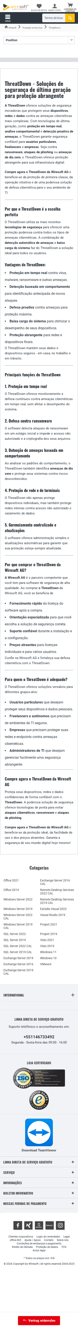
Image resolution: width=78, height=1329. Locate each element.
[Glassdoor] (39, 1225)
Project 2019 (48, 934)
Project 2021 (48, 924)
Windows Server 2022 (17, 899)
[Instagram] (60, 1225)
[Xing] (28, 1225)
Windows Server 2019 (17, 909)
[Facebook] (17, 1225)
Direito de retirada (22, 1247)
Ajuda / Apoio (32, 1240)
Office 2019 (11, 890)
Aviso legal (39, 1250)
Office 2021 (11, 880)
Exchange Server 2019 (18, 958)
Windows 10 (48, 958)
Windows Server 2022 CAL (17, 916)
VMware (45, 964)
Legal (66, 1236)
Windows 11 (48, 952)
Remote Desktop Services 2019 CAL (57, 901)
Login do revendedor (48, 1236)
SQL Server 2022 (14, 934)
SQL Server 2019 (14, 940)
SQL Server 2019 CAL (17, 952)
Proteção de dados (47, 1247)
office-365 (15, 1240)
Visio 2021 (47, 940)
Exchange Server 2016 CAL (55, 882)
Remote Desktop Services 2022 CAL (57, 891)
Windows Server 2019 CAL (17, 926)
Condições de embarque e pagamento (39, 1243)
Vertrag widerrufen (41, 1321)
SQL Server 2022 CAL (17, 946)
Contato (49, 1240)
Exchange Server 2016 (18, 964)
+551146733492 (39, 1036)
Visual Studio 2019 (52, 915)
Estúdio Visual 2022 (53, 909)
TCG (63, 1247)
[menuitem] (70, 7)
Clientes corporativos (20, 1236)
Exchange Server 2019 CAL (18, 971)
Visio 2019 (47, 946)
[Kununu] (49, 1225)
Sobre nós (62, 1240)
